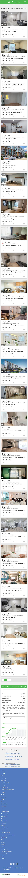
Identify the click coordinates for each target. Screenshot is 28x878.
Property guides (4, 820)
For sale (3, 773)
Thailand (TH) (4, 837)
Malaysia (3, 844)
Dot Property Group (5, 849)
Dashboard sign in (5, 811)
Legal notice (3, 806)
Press (2, 801)
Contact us (3, 797)
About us (3, 794)
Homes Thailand (4, 853)
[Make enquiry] (4, 36)
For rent (2, 775)
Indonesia (3, 846)
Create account (4, 813)
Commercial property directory (7, 789)
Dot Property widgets (5, 832)
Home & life (3, 823)
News (2, 818)
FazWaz (3, 858)
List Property (4, 816)
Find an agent (4, 778)
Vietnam (3, 842)
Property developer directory (7, 785)
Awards (2, 830)
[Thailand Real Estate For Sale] (14, 2)
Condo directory (4, 787)
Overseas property (5, 782)
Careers (2, 799)
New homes (3, 780)
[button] (24, 36)
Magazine (3, 825)
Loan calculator (4, 827)
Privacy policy (4, 804)
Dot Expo (3, 856)
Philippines (3, 839)
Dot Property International (6, 851)
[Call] (14, 36)
